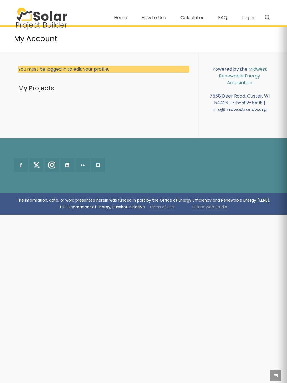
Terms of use (161, 207)
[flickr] (83, 165)
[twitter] (36, 165)
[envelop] (98, 165)
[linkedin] (67, 165)
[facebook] (21, 165)
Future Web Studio (209, 207)
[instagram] (52, 165)
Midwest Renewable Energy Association (243, 76)
